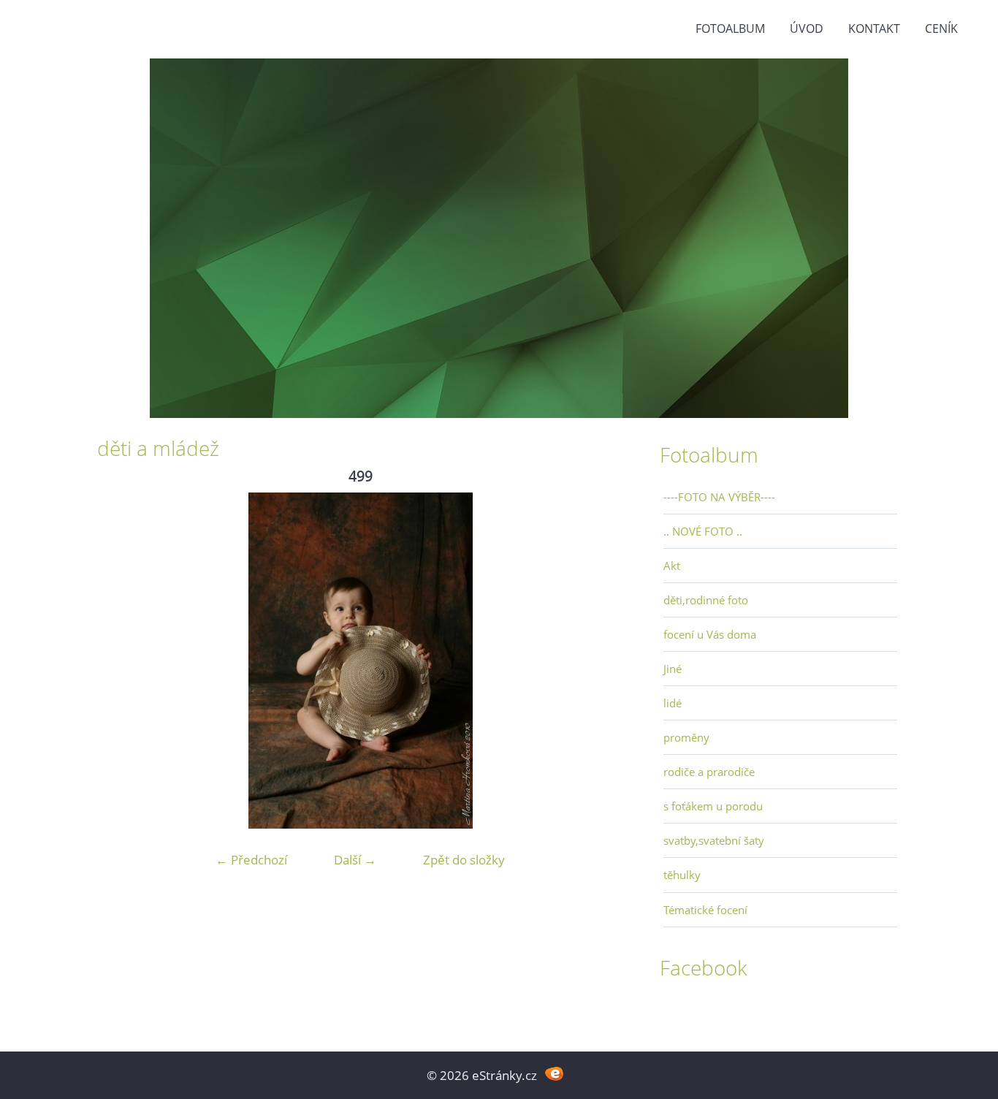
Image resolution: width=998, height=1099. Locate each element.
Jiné (672, 668)
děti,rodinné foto (705, 600)
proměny (686, 737)
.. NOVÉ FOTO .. (702, 531)
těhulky (682, 874)
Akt (671, 565)
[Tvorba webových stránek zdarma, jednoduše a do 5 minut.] (554, 1073)
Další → (355, 859)
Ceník (941, 28)
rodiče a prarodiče (709, 771)
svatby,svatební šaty (713, 840)
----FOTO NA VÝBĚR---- (719, 497)
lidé (672, 703)
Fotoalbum (730, 28)
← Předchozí (251, 859)
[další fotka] (599, 661)
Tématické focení (705, 909)
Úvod (806, 28)
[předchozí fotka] (120, 661)
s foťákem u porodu (713, 806)
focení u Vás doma (709, 634)
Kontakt (874, 28)
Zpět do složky (464, 859)
